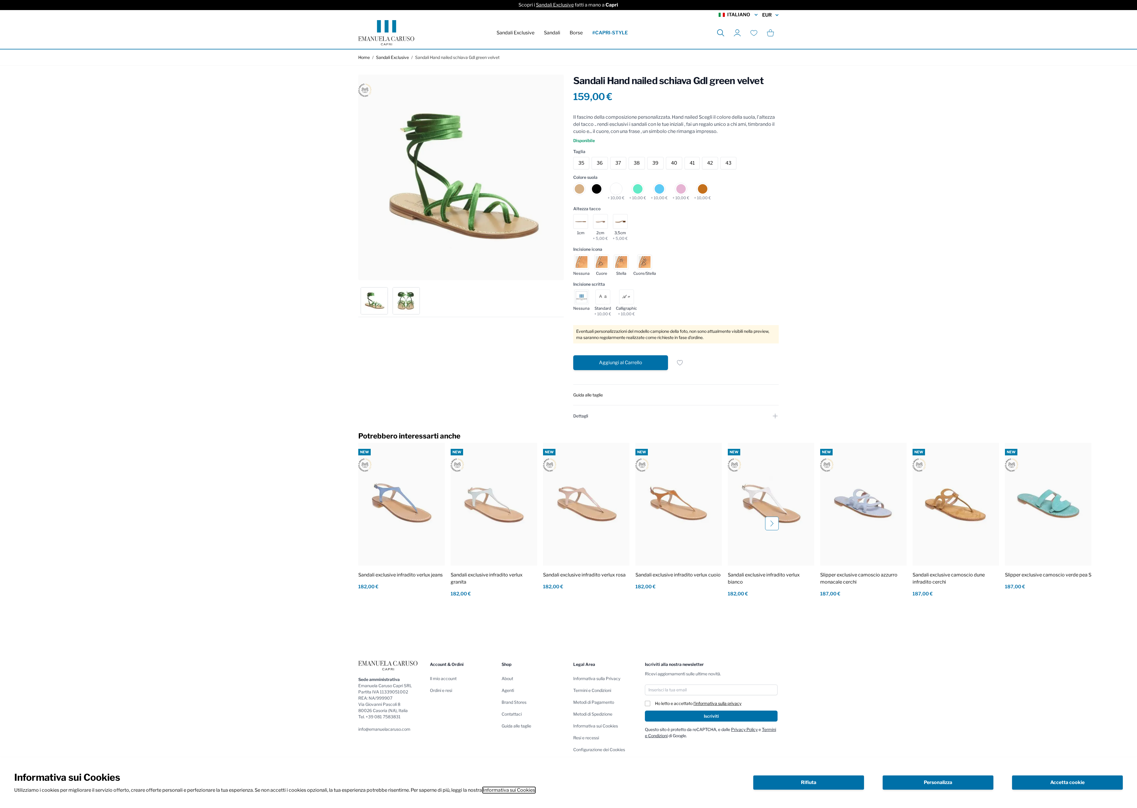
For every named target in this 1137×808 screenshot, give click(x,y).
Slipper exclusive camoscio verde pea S (1048, 575)
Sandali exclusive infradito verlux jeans (400, 575)
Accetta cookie (1067, 782)
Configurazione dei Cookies (599, 749)
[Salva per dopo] (680, 362)
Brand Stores (514, 702)
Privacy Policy (744, 729)
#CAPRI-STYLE (610, 33)
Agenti (508, 690)
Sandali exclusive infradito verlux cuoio (678, 575)
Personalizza (938, 782)
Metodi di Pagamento (593, 702)
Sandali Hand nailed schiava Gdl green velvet (457, 57)
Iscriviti (711, 716)
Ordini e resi (441, 690)
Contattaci (512, 714)
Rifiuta (808, 782)
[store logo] (386, 32)
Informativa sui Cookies (509, 790)
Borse (576, 33)
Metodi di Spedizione (592, 714)
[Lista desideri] (753, 32)
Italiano (738, 14)
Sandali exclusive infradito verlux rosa (584, 575)
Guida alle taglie (516, 725)
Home (364, 57)
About (507, 678)
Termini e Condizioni (592, 690)
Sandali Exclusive (555, 5)
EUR (767, 15)
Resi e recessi (586, 737)
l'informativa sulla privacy (717, 703)
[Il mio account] (737, 32)
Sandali (552, 33)
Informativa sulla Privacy (596, 678)
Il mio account (443, 678)
